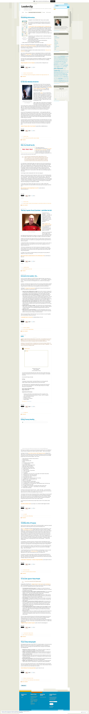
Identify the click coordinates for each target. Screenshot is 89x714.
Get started (52, 1)
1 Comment (24, 139)
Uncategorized (26, 412)
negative (67, 72)
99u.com (23, 528)
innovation (65, 65)
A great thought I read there (27, 529)
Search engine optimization (43, 74)
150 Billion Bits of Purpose (28, 523)
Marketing (55, 72)
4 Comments (24, 573)
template (67, 78)
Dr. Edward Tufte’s (28, 54)
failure (63, 61)
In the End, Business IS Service (30, 82)
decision (55, 60)
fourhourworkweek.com (35, 203)
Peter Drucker (49, 203)
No (46, 203)
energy (55, 61)
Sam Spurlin (34, 571)
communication (25, 74)
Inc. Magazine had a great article (30, 288)
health (62, 64)
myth (65, 72)
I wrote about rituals (34, 551)
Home (23, 12)
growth (59, 64)
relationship (65, 74)
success (60, 78)
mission (64, 72)
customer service (62, 59)
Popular (43, 12)
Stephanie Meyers (31, 329)
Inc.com (24, 329)
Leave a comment (25, 205)
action (59, 56)
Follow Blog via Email (52, 695)
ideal (67, 64)
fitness (66, 61)
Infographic (33, 74)
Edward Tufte (30, 74)
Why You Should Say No (28, 145)
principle (66, 73)
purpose (31, 571)
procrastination (56, 74)
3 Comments (24, 76)
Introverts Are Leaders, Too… (29, 276)
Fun (24, 514)
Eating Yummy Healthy (27, 419)
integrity (58, 66)
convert (55, 59)
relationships (56, 75)
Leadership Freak (27, 348)
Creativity (30, 203)
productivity (27, 571)
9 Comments (24, 636)
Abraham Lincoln (56, 56)
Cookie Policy (21, 712)
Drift (22, 336)
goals (65, 62)
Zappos (41, 92)
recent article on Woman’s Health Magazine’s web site (36, 453)
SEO (48, 74)
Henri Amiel (65, 64)
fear (64, 61)
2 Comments (24, 414)
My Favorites (48, 12)
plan (58, 73)
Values (27, 136)
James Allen (40, 203)
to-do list (55, 81)
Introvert (27, 329)
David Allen (66, 59)
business (63, 56)
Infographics (58, 65)
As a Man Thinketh (25, 203)
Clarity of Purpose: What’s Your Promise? (28, 126)
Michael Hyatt (60, 72)
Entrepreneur (59, 61)
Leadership (25, 267)
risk (61, 75)
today (58, 81)
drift (62, 60)
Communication (28, 678)
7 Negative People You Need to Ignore (28, 622)
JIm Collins (65, 66)
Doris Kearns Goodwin (59, 60)
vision (67, 81)
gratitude (56, 64)
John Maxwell (37, 74)
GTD (60, 64)
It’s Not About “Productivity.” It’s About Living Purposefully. (32, 559)
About (26, 12)
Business (25, 136)
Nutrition (55, 73)
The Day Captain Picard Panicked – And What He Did (36, 210)
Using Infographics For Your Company (27, 62)
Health (26, 514)
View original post (24, 401)
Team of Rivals (64, 78)
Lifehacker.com (63, 70)
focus (55, 62)
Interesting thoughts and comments (35, 12)
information (61, 65)
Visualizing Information (28, 17)
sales (66, 75)
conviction (57, 59)
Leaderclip (27, 6)
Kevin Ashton (44, 203)
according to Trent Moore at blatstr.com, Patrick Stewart (46, 224)
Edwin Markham (66, 60)
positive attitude (62, 73)
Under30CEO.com (62, 81)
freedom (57, 62)
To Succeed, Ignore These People (30, 578)
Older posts (24, 685)
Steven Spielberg (56, 78)
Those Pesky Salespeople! (28, 642)
